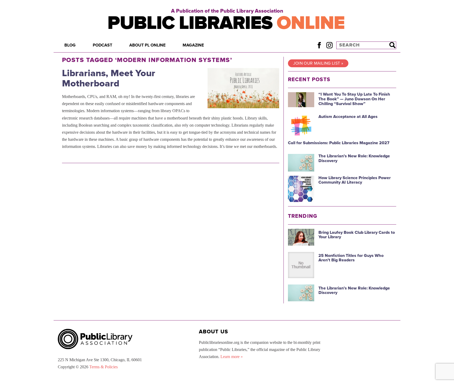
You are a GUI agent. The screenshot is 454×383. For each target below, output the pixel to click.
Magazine (193, 45)
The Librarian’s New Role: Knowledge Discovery (354, 158)
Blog (70, 45)
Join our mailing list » (318, 63)
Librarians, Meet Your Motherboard (108, 78)
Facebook (319, 45)
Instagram (329, 45)
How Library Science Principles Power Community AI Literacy (354, 180)
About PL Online (147, 45)
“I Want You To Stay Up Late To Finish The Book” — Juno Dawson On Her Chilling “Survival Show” (354, 99)
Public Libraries (226, 23)
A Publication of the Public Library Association (227, 11)
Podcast (102, 45)
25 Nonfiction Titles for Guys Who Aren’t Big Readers (351, 258)
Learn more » (231, 356)
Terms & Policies (103, 367)
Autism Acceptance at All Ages (348, 116)
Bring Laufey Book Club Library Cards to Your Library (356, 235)
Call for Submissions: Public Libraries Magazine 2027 (338, 143)
